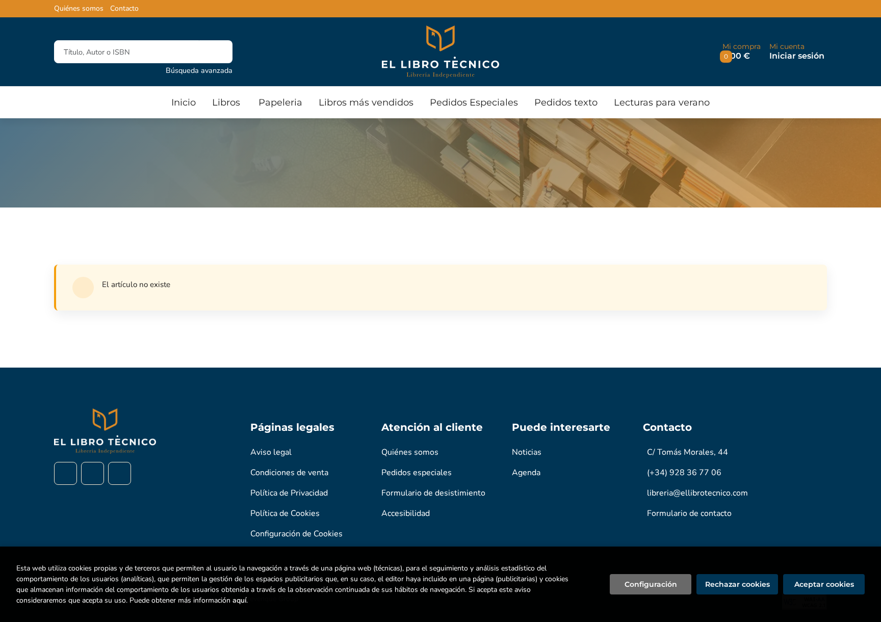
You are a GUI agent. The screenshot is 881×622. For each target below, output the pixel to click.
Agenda (526, 472)
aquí (239, 600)
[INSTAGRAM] (92, 473)
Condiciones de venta (289, 472)
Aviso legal (271, 452)
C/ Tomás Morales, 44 (687, 452)
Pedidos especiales (416, 472)
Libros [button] (226, 102)
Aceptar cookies (824, 584)
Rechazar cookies (737, 584)
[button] (741, 52)
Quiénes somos (78, 8)
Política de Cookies (285, 513)
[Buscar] (215, 51)
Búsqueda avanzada (199, 70)
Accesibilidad (405, 513)
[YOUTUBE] (119, 473)
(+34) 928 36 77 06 (684, 472)
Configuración (651, 584)
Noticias (526, 452)
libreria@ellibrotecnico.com (697, 493)
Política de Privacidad (289, 493)
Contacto (124, 8)
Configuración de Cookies (296, 533)
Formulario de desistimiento (433, 493)
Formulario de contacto (689, 513)
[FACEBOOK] (65, 473)
